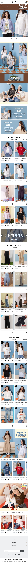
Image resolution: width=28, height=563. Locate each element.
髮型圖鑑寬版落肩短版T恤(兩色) (20, 180)
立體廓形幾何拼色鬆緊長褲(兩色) (20, 201)
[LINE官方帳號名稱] (8, 554)
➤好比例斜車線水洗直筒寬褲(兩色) (21, 266)
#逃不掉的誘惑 (12, 459)
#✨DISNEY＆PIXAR (5, 512)
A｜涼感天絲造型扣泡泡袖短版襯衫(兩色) (7, 402)
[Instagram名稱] (12, 554)
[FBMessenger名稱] (22, 554)
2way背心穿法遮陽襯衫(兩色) (6, 180)
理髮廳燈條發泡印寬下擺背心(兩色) (21, 358)
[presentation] (2, 235)
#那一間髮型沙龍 (4, 459)
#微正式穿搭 (20, 512)
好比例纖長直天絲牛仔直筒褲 (6, 309)
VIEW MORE (25, 139)
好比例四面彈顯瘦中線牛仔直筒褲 (6, 266)
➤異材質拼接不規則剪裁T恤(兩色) (20, 380)
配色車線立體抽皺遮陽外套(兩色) (6, 158)
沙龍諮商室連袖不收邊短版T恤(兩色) (21, 158)
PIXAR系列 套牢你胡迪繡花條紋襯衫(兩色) (19, 530)
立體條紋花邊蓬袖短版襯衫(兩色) (6, 223)
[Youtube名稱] (19, 554)
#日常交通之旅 (20, 459)
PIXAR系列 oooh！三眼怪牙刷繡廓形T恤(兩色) (6, 530)
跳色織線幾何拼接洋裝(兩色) (5, 201)
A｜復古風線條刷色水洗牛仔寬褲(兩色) (21, 309)
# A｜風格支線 (14, 512)
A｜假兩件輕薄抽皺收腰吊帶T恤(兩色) (21, 402)
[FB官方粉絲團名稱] (5, 554)
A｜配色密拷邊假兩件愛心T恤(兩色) (21, 223)
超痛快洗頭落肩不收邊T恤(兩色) (6, 477)
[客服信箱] (15, 554)
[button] (8, 39)
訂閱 (22, 551)
